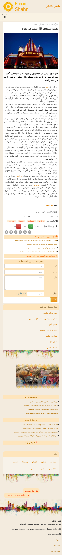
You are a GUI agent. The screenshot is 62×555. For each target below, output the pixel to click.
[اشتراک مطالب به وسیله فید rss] (6, 232)
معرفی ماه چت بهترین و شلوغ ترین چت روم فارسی (43, 409)
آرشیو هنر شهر (55, 551)
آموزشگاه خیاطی (50, 313)
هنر (47, 87)
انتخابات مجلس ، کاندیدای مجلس (43, 319)
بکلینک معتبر (56, 545)
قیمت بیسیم (52, 347)
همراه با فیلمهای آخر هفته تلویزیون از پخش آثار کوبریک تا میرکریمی (38, 435)
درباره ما (57, 539)
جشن (43, 461)
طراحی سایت (51, 336)
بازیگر (34, 461)
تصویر (15, 461)
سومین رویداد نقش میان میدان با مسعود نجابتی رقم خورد (41, 405)
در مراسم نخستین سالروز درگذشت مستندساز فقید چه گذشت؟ (38, 251)
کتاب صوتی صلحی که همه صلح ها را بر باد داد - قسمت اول (40, 424)
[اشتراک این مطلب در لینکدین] (25, 232)
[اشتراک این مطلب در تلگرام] (20, 232)
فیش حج (53, 342)
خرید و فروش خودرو (48, 330)
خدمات (37, 185)
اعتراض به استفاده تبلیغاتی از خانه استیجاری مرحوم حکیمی (40, 428)
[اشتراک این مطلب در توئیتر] (11, 232)
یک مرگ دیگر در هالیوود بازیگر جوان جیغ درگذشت (42, 244)
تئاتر (33, 468)
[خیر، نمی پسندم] (18, 226)
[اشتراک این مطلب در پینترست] (30, 232)
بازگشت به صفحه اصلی (16, 495)
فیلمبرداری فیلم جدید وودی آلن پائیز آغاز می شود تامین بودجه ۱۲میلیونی (35, 240)
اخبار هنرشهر (30, 491)
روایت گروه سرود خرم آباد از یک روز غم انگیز (44, 401)
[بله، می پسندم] (30, 226)
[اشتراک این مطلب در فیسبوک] (16, 232)
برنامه (19, 176)
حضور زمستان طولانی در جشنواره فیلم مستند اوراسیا (41, 248)
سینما (21, 221)
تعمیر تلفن (52, 324)
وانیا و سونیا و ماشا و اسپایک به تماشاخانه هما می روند (42, 413)
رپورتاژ (24, 461)
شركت (11, 221)
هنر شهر (53, 6)
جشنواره (52, 468)
